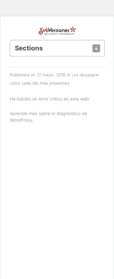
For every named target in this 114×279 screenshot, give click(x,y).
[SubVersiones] (57, 30)
